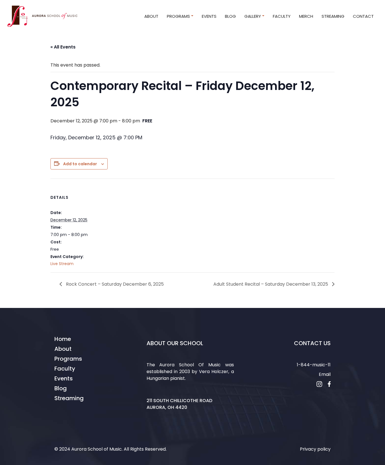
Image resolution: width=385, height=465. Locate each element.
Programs (68, 359)
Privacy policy (315, 449)
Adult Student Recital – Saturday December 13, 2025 (271, 284)
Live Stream (62, 263)
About (63, 349)
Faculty (64, 369)
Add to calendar (80, 164)
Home (62, 339)
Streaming (69, 398)
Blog (60, 388)
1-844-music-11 (314, 365)
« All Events (63, 47)
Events (63, 378)
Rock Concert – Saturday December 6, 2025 (114, 284)
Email (325, 374)
